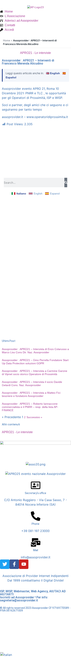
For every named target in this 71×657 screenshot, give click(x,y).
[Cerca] (65, 182)
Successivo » (34, 417)
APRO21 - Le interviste (35, 52)
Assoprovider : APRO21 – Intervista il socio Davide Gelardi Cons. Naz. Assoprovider (32, 383)
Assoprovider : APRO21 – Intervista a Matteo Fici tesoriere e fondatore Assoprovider (31, 394)
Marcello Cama (42, 642)
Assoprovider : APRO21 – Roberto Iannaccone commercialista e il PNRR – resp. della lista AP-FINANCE (30, 407)
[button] (35, 654)
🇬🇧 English (53, 73)
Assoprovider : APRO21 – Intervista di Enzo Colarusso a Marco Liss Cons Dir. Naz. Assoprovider (35, 351)
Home (6, 40)
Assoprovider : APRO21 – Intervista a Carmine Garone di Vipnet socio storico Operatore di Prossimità (34, 372)
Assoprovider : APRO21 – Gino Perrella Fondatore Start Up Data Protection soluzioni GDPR (35, 362)
